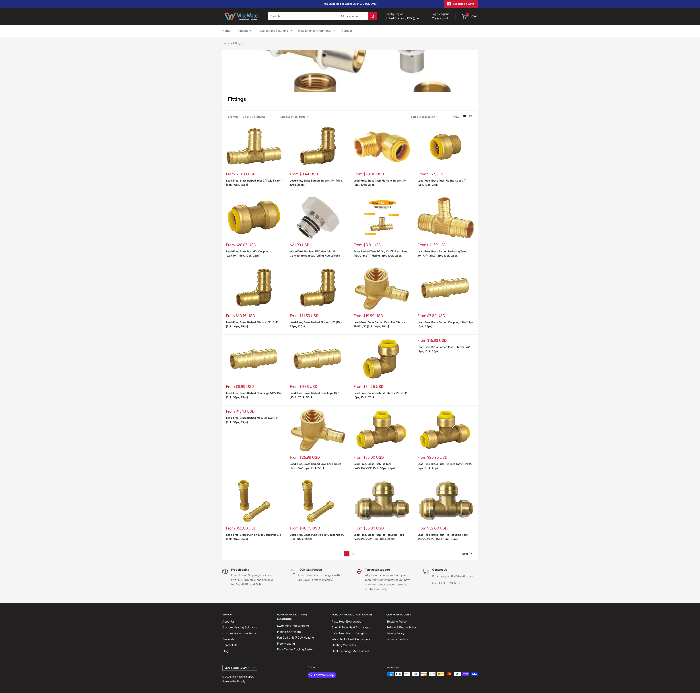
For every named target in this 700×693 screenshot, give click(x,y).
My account (440, 18)
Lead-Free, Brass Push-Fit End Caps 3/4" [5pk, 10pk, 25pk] (442, 182)
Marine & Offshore (289, 631)
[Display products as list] (470, 116)
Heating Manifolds (344, 645)
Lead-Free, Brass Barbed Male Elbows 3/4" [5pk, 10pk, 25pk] (443, 349)
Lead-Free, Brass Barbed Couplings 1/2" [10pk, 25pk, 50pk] (314, 395)
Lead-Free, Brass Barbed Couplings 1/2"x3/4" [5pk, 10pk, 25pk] (254, 395)
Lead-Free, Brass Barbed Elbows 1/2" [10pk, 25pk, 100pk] (317, 324)
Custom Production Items (239, 633)
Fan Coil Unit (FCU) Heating (295, 637)
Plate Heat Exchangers (346, 621)
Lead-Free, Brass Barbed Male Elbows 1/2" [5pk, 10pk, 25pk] (252, 420)
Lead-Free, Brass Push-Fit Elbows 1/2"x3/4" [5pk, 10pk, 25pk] (380, 395)
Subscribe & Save (463, 3)
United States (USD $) (236, 667)
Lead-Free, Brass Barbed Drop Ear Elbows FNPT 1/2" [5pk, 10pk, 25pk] (379, 324)
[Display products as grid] (464, 116)
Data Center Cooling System (295, 649)
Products (242, 30)
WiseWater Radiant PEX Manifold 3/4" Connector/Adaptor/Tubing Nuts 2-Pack (315, 253)
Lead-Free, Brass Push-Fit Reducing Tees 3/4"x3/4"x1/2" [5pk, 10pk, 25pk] (379, 537)
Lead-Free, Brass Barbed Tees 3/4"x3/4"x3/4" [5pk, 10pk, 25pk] (254, 182)
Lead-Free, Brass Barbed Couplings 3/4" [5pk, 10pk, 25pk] (445, 324)
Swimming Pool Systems (293, 625)
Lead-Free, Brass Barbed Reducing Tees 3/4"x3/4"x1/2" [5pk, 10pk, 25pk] (441, 253)
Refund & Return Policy (401, 627)
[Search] (372, 16)
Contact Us (229, 645)
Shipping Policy (396, 621)
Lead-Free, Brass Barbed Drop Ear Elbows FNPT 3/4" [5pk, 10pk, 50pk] (315, 466)
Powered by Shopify (233, 681)
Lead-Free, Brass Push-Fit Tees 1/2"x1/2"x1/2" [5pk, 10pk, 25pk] (445, 466)
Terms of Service (397, 639)
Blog (225, 651)
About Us (228, 621)
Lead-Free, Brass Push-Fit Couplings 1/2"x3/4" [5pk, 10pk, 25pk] (248, 253)
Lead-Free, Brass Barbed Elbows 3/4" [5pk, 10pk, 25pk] (316, 182)
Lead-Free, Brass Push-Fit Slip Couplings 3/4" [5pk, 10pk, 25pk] (254, 537)
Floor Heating (286, 643)
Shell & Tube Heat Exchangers (351, 627)
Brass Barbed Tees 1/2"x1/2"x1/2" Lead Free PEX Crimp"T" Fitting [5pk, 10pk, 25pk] (380, 253)
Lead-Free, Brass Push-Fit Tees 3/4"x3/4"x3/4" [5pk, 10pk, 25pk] (374, 466)
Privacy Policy (395, 633)
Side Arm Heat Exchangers (349, 633)
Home (226, 30)
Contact (346, 30)
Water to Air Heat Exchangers (351, 639)
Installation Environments (314, 30)
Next (465, 553)
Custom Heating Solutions (239, 627)
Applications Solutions (273, 30)
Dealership (229, 639)
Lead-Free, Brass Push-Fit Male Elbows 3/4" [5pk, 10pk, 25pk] (381, 182)
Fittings (237, 43)
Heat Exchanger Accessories (350, 651)
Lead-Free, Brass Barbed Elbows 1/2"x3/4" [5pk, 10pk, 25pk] (252, 324)
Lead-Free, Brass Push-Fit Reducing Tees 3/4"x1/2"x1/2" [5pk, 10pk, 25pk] (442, 537)
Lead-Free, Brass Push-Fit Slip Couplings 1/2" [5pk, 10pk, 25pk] (318, 537)
